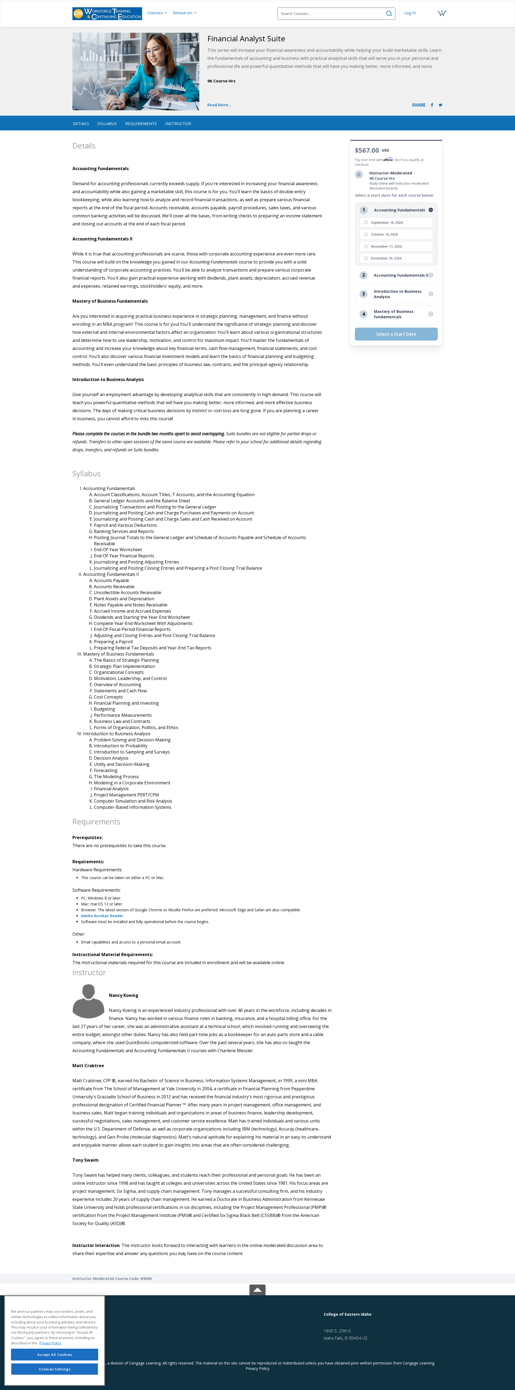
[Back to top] (257, 1289)
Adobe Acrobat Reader (102, 915)
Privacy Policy (257, 1368)
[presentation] (157, 12)
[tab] (117, 1314)
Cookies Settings (55, 1369)
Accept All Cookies (54, 1354)
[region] (54, 1341)
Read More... (219, 104)
